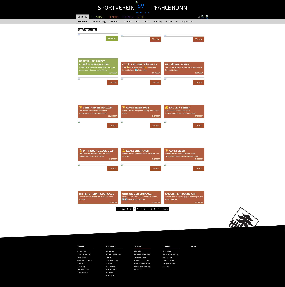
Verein (82, 17)
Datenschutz (171, 21)
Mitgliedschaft (169, 263)
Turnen (127, 17)
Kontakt (146, 21)
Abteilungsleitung (113, 254)
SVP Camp (110, 275)
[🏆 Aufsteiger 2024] (141, 97)
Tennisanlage (140, 257)
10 (158, 209)
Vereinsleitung (98, 21)
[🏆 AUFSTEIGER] (184, 141)
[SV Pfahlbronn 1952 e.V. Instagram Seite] (207, 17)
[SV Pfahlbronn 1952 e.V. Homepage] (68, 8)
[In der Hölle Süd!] (184, 54)
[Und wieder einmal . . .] (141, 184)
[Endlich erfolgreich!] (184, 184)
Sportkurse (167, 257)
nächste (165, 209)
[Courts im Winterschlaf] (141, 54)
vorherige (121, 209)
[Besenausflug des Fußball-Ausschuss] (98, 55)
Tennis (113, 17)
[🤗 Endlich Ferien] (184, 97)
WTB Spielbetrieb (142, 263)
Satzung (158, 21)
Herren (109, 257)
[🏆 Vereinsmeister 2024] (98, 97)
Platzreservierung (142, 266)
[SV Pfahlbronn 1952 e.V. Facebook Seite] (203, 17)
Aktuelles (82, 21)
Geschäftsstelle (131, 21)
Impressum (187, 21)
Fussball (98, 17)
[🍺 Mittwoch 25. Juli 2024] (98, 141)
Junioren (109, 263)
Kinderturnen (168, 260)
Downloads (114, 21)
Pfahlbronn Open (141, 260)
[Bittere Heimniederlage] (98, 184)
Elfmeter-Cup (112, 260)
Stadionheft (111, 269)
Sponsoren (110, 266)
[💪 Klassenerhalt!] (141, 141)
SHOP (141, 17)
